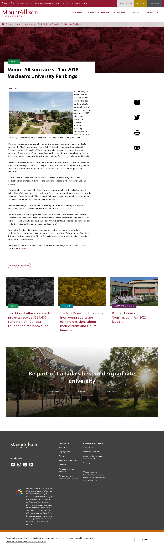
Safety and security (91, 452)
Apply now (111, 392)
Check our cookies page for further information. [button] (26, 542)
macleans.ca (25, 249)
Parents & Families (44, 3)
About (148, 13)
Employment (64, 452)
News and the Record (68, 460)
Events (62, 456)
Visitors (94, 3)
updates (25, 266)
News (19, 24)
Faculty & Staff (62, 3)
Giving (142, 4)
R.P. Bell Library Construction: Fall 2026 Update (129, 318)
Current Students (24, 3)
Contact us (53, 392)
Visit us (82, 392)
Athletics (63, 448)
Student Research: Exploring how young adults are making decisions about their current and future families (81, 322)
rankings (13, 266)
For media (63, 465)
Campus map (88, 448)
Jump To (153, 4)
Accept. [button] (145, 539)
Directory (127, 4)
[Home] (21, 14)
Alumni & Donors (80, 3)
